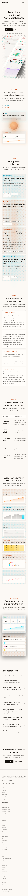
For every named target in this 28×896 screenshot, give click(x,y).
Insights (3, 825)
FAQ (2, 884)
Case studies (4, 865)
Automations (4, 834)
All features (4, 823)
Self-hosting (4, 796)
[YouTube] (11, 780)
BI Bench (4, 878)
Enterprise (4, 790)
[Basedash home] (5, 2)
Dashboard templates (6, 860)
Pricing (3, 799)
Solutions (4, 882)
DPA (10, 783)
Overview (21, 44)
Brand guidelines (5, 891)
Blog (3, 856)
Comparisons (4, 871)
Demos (3, 869)
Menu (23, 2)
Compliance (4, 794)
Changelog (4, 873)
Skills (3, 838)
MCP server (4, 844)
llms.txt (13, 783)
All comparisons (5, 805)
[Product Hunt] (6, 780)
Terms (7, 783)
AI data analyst (5, 829)
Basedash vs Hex (5, 813)
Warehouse (4, 831)
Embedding (4, 840)
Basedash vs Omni (6, 811)
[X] (2, 780)
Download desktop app (7, 889)
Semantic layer (5, 836)
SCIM (3, 842)
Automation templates (6, 858)
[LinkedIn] (4, 780)
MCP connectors (5, 847)
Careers (3, 887)
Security (3, 792)
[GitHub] (9, 780)
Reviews (3, 867)
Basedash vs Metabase (7, 815)
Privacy (3, 783)
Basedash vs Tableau (6, 807)
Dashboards (4, 827)
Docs (3, 863)
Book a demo (18, 29)
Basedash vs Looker (6, 809)
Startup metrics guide (6, 876)
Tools (3, 880)
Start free (8, 29)
